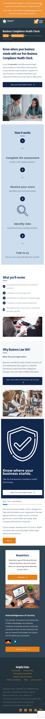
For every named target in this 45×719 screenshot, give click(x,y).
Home (6, 36)
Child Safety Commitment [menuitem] (22, 674)
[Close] (41, 5)
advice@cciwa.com (31, 10)
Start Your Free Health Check (21, 492)
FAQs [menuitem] (26, 680)
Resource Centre (17, 36)
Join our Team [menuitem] (36, 680)
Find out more (21, 649)
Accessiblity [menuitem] (16, 670)
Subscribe (21, 577)
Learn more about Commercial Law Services (22, 379)
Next (8, 540)
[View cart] (36, 22)
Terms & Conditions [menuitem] (14, 680)
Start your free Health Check (21, 84)
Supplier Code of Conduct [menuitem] (22, 677)
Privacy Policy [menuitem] (28, 670)
